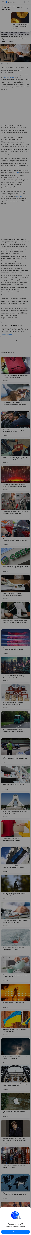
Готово (15, 1232)
